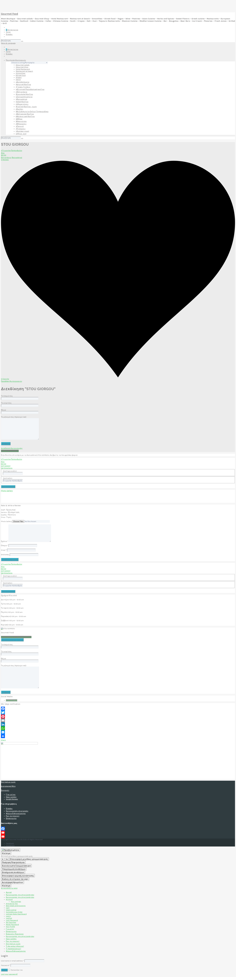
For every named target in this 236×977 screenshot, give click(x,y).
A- (3, 859)
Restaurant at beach (24, 71)
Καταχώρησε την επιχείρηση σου (20, 895)
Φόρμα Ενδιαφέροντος (16, 814)
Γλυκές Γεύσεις (23, 87)
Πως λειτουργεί (12, 816)
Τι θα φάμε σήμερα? (15, 946)
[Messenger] (118, 732)
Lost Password (12, 920)
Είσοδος (9, 34)
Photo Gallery (7, 491)
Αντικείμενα (12, 30)
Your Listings (16, 901)
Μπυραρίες (21, 124)
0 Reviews (5, 160)
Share (3, 740)
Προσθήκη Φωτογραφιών (11, 381)
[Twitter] (118, 713)
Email (4, 550)
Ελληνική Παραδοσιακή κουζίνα (30, 89)
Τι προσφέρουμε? (13, 949)
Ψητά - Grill (21, 134)
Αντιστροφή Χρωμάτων (12, 882)
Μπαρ (19, 119)
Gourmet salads (23, 65)
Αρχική (9, 892)
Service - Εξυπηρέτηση (10, 512)
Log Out (9, 918)
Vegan (19, 78)
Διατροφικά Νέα (8, 786)
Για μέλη (10, 929)
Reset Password (12, 924)
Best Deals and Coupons (16, 906)
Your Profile (10, 927)
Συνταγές (5, 790)
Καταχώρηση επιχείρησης (17, 811)
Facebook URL (11, 700)
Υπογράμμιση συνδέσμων (13, 869)
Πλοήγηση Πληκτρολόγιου (13, 862)
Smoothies (20, 73)
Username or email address (12, 961)
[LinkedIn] (118, 724)
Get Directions (6, 468)
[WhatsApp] (118, 728)
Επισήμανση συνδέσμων (13, 872)
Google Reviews (12, 799)
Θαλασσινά (21, 99)
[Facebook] (118, 709)
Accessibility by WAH (9, 888)
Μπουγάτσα (21, 121)
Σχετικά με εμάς (8, 782)
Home (8, 32)
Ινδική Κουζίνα (22, 102)
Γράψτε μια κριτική (10, 451)
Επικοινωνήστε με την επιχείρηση (16, 637)
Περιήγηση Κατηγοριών (16, 60)
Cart (7, 908)
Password (5, 965)
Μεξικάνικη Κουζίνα (25, 114)
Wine (18, 80)
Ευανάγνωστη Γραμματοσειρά (16, 866)
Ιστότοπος (5, 555)
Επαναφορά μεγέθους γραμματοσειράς (29, 859)
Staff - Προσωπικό (8, 510)
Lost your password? (9, 974)
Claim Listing (11, 910)
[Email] (118, 720)
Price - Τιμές (6, 517)
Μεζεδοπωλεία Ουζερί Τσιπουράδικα (32, 112)
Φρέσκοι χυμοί (22, 131)
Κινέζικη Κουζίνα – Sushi (26, 107)
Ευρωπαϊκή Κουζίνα (24, 94)
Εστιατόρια (21, 92)
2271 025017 (5, 466)
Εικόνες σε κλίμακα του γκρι (15, 879)
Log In (8, 916)
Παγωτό (20, 126)
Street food (21, 75)
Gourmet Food (9, 13)
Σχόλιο (4, 541)
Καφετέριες (22, 104)
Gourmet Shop (22, 67)
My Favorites (11, 922)
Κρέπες (19, 109)
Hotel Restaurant (23, 69)
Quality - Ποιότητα (8, 515)
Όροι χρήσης (11, 797)
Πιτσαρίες (21, 129)
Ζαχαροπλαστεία (24, 97)
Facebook (10, 843)
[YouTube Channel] (118, 837)
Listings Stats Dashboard (16, 914)
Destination (7, 478)
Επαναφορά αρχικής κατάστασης (18, 876)
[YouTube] (118, 833)
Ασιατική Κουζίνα (23, 85)
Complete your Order (14, 912)
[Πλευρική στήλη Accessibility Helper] (10, 850)
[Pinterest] (118, 716)
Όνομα (4, 546)
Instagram (10, 845)
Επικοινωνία (11, 818)
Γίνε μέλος (11, 795)
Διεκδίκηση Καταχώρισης (12, 448)
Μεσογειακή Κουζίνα (25, 116)
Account (9, 899)
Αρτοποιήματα (22, 82)
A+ (7, 859)
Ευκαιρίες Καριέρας (15, 934)
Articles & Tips (12, 904)
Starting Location (10, 471)
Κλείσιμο (6, 853)
